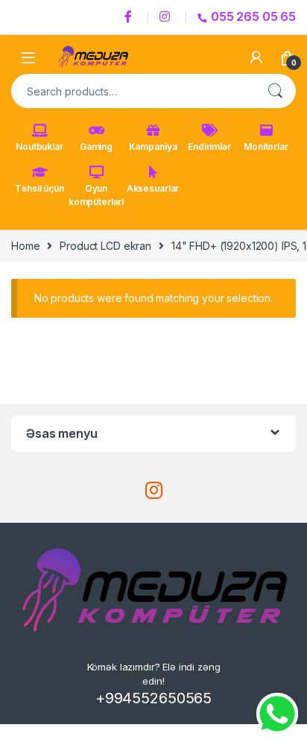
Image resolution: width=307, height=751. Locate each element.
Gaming (96, 146)
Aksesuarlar (153, 188)
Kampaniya (153, 146)
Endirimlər (209, 146)
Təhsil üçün (39, 188)
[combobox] (132, 91)
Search (275, 91)
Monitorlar (266, 146)
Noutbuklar (39, 146)
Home (25, 245)
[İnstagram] (166, 17)
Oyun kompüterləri (96, 195)
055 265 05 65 (253, 16)
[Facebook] (130, 17)
